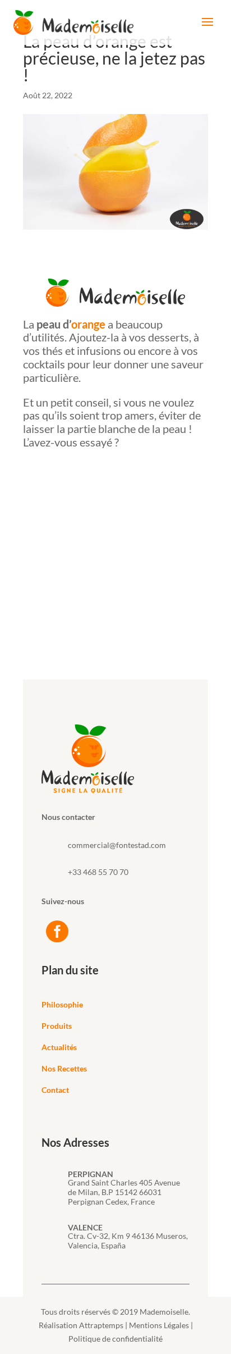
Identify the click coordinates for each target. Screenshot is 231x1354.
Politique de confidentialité (115, 1338)
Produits (56, 1026)
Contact (55, 1090)
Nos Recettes (64, 1068)
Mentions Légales (159, 1325)
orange (88, 324)
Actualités (59, 1047)
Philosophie (62, 1004)
